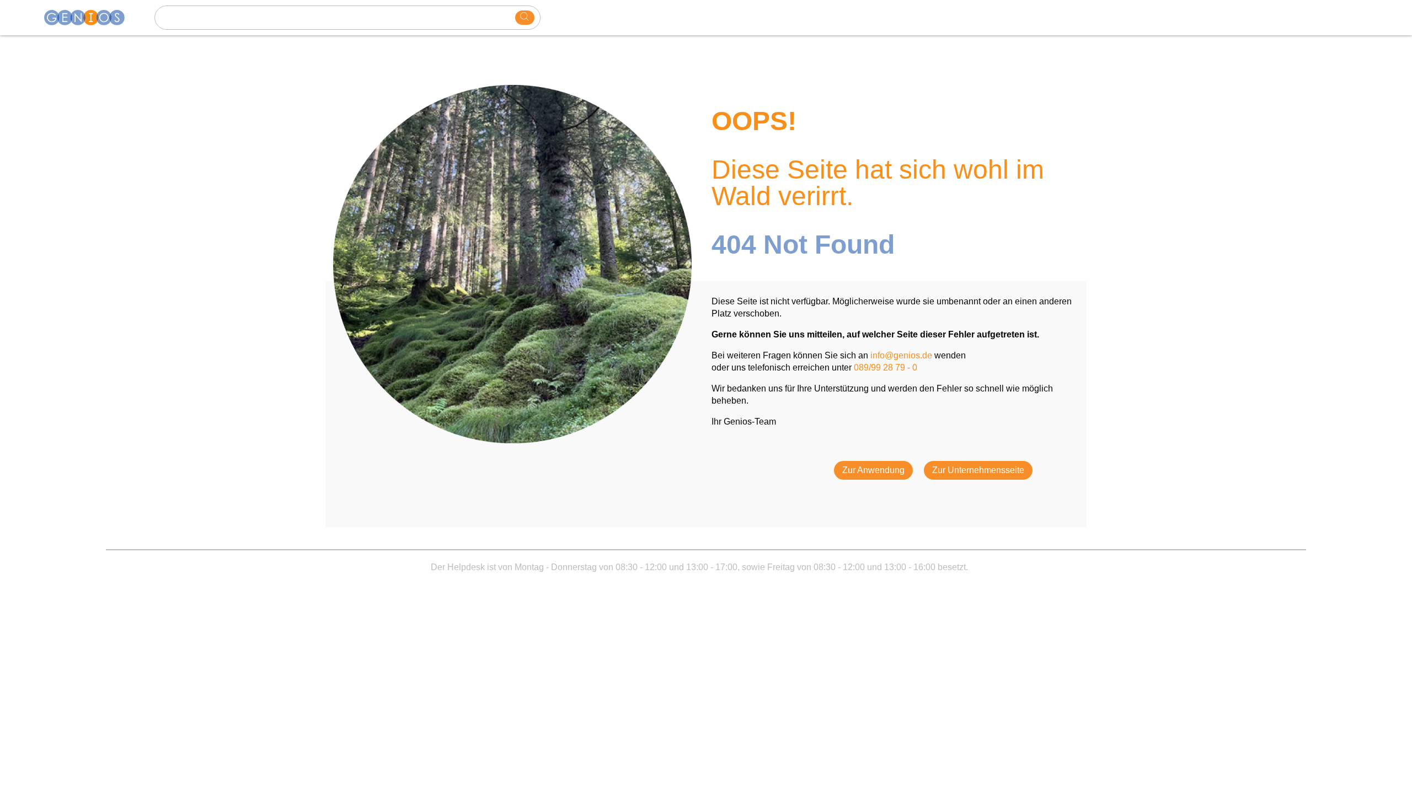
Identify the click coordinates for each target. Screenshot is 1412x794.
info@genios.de (901, 355)
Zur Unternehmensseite (978, 470)
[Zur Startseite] (91, 17)
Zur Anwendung (873, 470)
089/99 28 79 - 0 (885, 367)
